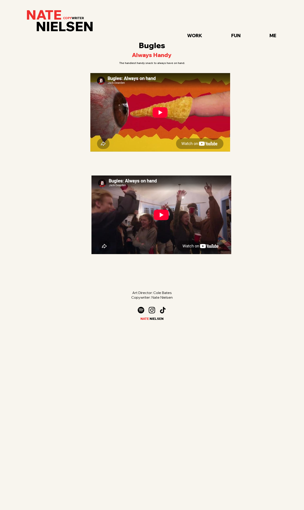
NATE (44, 15)
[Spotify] (141, 310)
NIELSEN (64, 26)
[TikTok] (162, 310)
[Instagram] (152, 310)
